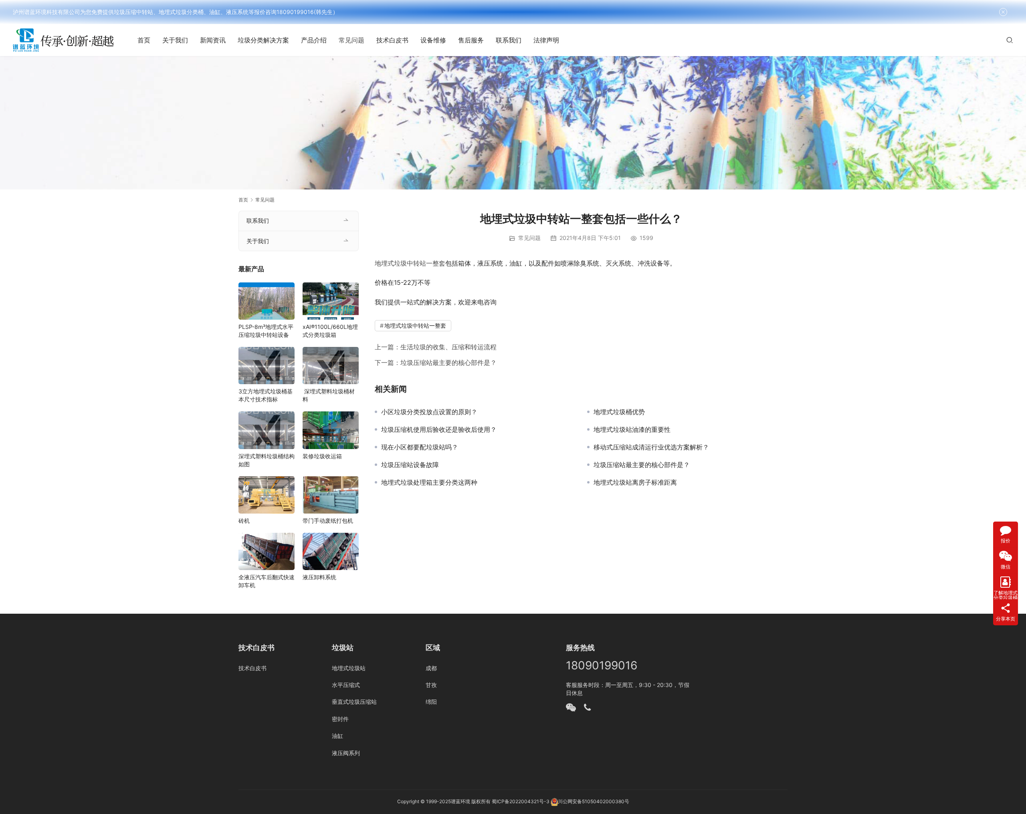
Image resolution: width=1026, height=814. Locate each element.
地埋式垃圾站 (349, 668)
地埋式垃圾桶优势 (619, 411)
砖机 (244, 520)
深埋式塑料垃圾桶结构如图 (266, 460)
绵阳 (431, 701)
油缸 (337, 735)
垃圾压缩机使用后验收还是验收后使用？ (439, 429)
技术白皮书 (392, 40)
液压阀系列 (346, 753)
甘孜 (431, 684)
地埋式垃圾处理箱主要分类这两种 (429, 482)
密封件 (340, 718)
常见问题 (351, 40)
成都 (431, 668)
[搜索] (1009, 40)
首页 (143, 40)
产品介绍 (314, 40)
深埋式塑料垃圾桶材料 (329, 395)
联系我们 (508, 40)
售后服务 (471, 40)
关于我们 (175, 40)
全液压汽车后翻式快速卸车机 (266, 581)
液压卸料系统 (319, 577)
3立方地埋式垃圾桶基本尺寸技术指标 (265, 395)
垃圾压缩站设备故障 (410, 464)
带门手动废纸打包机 (328, 520)
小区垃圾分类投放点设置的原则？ (429, 411)
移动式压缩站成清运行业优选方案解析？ (651, 447)
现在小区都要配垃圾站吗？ (419, 447)
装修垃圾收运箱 (322, 456)
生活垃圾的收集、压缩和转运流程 (448, 347)
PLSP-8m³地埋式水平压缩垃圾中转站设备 (265, 330)
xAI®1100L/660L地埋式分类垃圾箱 (330, 330)
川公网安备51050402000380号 (593, 801)
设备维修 (433, 40)
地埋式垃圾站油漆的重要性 (632, 429)
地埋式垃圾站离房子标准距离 (635, 482)
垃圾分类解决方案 (263, 40)
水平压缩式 (346, 684)
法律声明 (546, 40)
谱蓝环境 (460, 801)
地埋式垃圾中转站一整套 (410, 263)
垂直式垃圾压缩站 (354, 701)
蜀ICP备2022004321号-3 (520, 801)
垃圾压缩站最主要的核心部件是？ (448, 363)
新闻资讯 (213, 40)
